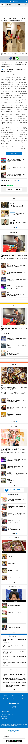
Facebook (12, 706)
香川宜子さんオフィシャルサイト (10, 180)
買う (15, 4)
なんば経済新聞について (6, 711)
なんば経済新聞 (14, 2)
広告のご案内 (4, 718)
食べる (7, 4)
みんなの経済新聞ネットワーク (14, 731)
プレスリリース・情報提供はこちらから (9, 712)
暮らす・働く (20, 4)
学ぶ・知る (25, 4)
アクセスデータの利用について (7, 714)
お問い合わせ (4, 716)
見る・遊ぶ (11, 4)
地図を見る (14, 153)
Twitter (15, 706)
